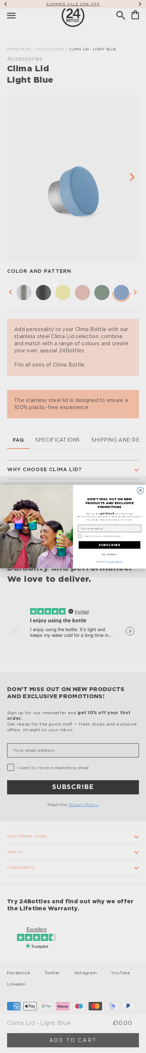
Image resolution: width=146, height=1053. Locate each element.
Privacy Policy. (115, 561)
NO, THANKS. (109, 554)
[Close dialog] (140, 490)
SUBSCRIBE (109, 545)
